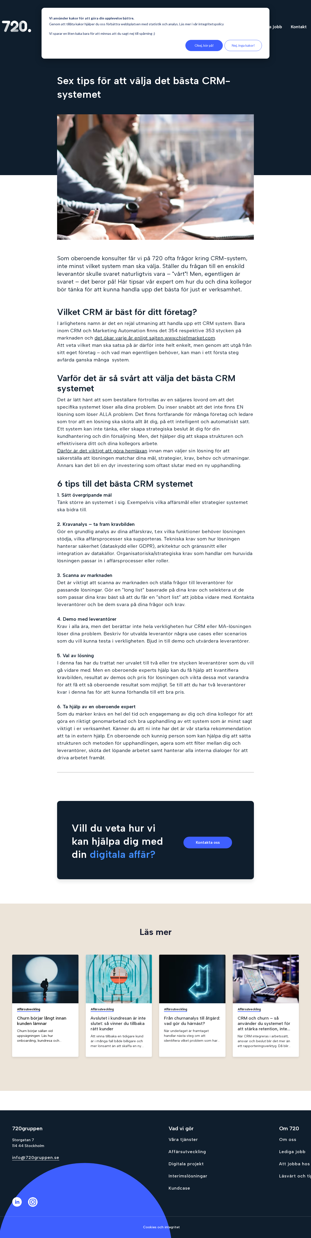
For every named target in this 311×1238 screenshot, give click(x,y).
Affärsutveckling (187, 1151)
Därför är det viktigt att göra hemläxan (102, 451)
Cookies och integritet (161, 1227)
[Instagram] (36, 1205)
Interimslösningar (188, 1176)
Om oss (287, 1139)
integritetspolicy (211, 24)
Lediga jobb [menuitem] (270, 26)
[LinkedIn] (20, 1205)
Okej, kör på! (204, 45)
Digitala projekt (186, 1163)
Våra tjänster (183, 1139)
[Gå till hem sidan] (16, 27)
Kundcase (179, 1188)
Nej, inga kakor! (243, 45)
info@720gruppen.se (35, 1157)
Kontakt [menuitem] (299, 26)
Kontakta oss (208, 842)
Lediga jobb (292, 1151)
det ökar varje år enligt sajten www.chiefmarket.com (155, 338)
